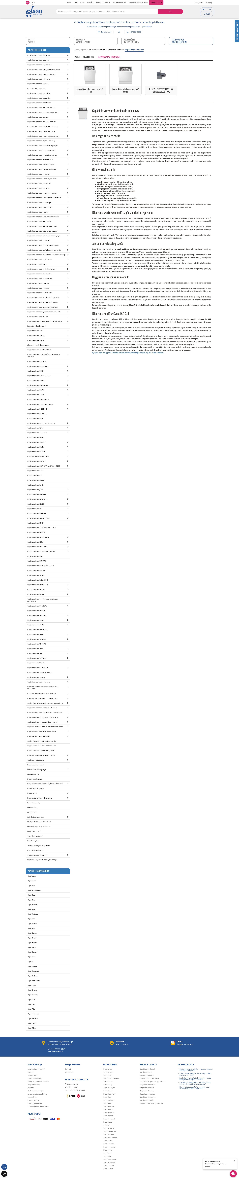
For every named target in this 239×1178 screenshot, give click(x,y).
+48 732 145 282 (135, 32)
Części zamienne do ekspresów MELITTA (41, 528)
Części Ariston (32, 881)
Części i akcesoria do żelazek (37, 317)
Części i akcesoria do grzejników (38, 93)
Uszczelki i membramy (35, 850)
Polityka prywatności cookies (38, 1081)
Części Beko (31, 885)
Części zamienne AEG (34, 331)
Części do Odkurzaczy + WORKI (151, 1103)
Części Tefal (31, 1004)
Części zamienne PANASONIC (37, 580)
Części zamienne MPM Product (38, 537)
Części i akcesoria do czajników (38, 60)
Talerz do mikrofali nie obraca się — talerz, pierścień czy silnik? (195, 1074)
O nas (82, 2)
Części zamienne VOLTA (35, 663)
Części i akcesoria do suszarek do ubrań (41, 732)
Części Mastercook (33, 971)
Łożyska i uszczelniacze (35, 817)
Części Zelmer (32, 1028)
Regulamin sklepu (34, 1084)
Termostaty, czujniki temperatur (38, 846)
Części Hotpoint (32, 942)
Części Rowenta (32, 990)
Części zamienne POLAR (35, 594)
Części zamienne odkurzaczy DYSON (40, 404)
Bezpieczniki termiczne (35, 765)
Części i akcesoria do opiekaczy (38, 174)
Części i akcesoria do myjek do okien (40, 160)
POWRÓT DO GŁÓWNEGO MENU (38, 870)
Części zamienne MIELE (35, 542)
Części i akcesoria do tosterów (38, 283)
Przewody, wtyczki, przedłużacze (38, 826)
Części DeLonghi (32, 904)
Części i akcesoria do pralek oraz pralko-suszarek (44, 713)
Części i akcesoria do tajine (36, 264)
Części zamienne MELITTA (36, 532)
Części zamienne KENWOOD (37, 499)
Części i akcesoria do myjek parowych (40, 165)
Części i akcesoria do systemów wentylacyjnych (43, 236)
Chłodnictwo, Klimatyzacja (36, 770)
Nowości (90, 2)
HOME (69, 2)
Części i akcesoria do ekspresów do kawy (42, 708)
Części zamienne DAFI (35, 418)
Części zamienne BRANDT (36, 380)
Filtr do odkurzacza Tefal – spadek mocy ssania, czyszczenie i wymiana (194, 1087)
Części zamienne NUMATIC (36, 561)
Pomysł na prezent (33, 831)
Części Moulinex (32, 976)
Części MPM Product (34, 980)
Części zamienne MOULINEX (37, 547)
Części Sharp (31, 1000)
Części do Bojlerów (147, 1100)
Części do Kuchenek (147, 1069)
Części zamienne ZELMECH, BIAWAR (39, 672)
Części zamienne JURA (35, 490)
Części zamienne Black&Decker (38, 385)
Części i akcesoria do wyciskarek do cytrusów (43, 297)
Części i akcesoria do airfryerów (38, 55)
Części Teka (31, 1009)
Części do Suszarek (147, 1094)
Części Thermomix (33, 1014)
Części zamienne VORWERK (36, 658)
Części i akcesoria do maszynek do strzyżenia (43, 136)
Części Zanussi (32, 1023)
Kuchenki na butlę (33, 803)
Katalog (30, 1072)
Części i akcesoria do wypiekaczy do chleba (42, 307)
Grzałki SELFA (32, 793)
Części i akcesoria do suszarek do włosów (42, 231)
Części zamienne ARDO (35, 340)
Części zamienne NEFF (35, 556)
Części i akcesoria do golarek (37, 84)
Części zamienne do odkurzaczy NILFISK (41, 551)
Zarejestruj (199, 2)
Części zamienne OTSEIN (36, 575)
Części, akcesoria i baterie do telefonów (41, 746)
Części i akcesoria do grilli (36, 88)
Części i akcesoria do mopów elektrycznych (42, 145)
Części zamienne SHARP (35, 625)
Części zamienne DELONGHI (37, 409)
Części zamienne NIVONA (36, 571)
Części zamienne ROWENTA (37, 606)
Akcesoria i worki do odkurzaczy (38, 345)
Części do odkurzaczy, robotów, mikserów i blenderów (42, 688)
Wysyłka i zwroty (119, 2)
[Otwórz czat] (233, 1173)
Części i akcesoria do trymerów (38, 288)
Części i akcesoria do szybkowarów (39, 259)
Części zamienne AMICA (35, 336)
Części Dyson (31, 909)
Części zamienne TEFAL (35, 634)
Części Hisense (32, 933)
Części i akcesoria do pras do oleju (39, 207)
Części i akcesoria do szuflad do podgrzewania (44, 250)
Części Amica (32, 876)
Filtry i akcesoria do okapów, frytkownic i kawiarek (44, 784)
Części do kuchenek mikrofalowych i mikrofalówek (45, 727)
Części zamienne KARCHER (36, 494)
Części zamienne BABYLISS (36, 361)
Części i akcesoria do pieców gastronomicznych (44, 198)
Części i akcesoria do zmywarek (38, 736)
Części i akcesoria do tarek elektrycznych (41, 269)
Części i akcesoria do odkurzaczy (39, 682)
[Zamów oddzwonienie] (4, 1167)
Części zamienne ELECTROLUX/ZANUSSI (41, 423)
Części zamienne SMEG (35, 620)
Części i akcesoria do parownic (38, 188)
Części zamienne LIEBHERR (36, 513)
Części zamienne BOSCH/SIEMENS (39, 376)
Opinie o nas (32, 1075)
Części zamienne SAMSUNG (37, 615)
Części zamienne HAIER (35, 447)
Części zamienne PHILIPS (36, 589)
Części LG (30, 961)
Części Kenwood (32, 952)
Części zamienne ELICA (35, 428)
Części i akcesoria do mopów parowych (41, 150)
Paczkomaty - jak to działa (75, 1090)
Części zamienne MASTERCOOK (38, 518)
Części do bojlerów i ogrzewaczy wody (41, 755)
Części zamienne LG (34, 509)
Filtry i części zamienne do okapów (39, 798)
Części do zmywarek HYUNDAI (38, 456)
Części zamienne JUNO (35, 485)
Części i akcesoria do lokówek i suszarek (41, 122)
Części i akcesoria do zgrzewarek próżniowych (43, 312)
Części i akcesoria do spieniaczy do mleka (42, 226)
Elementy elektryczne (34, 779)
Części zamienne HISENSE (36, 452)
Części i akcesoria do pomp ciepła (39, 203)
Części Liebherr (32, 966)
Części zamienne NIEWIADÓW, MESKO (40, 566)
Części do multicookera (35, 760)
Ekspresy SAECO (33, 774)
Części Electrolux (33, 914)
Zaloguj (209, 2)
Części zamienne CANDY (36, 395)
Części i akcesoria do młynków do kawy (41, 141)
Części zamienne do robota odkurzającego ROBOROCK (42, 600)
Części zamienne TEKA (35, 649)
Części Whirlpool (33, 1018)
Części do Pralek (146, 1072)
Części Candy (32, 900)
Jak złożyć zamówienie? (36, 1069)
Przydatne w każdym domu (36, 326)
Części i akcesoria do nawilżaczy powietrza (42, 169)
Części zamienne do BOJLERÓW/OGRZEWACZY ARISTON (43, 356)
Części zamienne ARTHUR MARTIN (39, 350)
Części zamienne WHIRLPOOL (37, 668)
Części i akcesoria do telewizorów (39, 274)
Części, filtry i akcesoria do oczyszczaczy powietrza (45, 703)
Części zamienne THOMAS (36, 644)
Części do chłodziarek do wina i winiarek (41, 693)
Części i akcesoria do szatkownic (38, 241)
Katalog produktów (35, 1103)
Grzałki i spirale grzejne (35, 788)
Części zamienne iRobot (35, 480)
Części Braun (31, 895)
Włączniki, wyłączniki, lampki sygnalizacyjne (42, 860)
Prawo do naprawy (35, 1078)
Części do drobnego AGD (149, 1078)
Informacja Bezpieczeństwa (38, 1106)
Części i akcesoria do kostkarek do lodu (41, 108)
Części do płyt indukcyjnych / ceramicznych (42, 698)
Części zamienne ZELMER (36, 677)
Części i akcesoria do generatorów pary (41, 74)
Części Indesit (32, 947)
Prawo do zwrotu (103, 2)
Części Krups (31, 957)
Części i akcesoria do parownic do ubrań (41, 193)
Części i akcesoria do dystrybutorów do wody (43, 70)
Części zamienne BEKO (35, 371)
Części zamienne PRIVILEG (36, 611)
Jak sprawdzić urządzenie (138, 2)
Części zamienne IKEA (34, 475)
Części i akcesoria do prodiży (37, 212)
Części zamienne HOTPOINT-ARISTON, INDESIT (43, 466)
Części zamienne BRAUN (36, 390)
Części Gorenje (32, 923)
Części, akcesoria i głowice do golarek (40, 751)
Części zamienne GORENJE (36, 442)
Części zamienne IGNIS (35, 471)
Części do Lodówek (147, 1075)
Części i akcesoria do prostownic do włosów (43, 217)
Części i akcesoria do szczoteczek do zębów (43, 245)
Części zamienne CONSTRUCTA (38, 399)
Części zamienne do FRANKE (37, 433)
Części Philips (32, 985)
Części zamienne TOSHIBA (36, 639)
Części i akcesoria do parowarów (39, 183)
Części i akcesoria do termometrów (39, 279)
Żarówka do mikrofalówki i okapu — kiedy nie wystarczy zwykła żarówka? (195, 1078)
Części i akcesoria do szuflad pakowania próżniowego (46, 255)
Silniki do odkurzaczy (34, 836)
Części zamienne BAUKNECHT (37, 366)
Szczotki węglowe (33, 841)
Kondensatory (32, 808)
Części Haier (31, 928)
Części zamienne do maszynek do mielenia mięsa (44, 321)
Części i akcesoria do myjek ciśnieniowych (42, 155)
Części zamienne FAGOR (35, 437)
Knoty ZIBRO (31, 812)
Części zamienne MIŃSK (35, 523)
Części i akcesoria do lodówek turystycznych (43, 112)
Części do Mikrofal (147, 1088)
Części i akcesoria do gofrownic (38, 79)
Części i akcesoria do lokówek (37, 117)
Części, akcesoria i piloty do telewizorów (41, 741)
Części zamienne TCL (34, 653)
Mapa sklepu (32, 1097)
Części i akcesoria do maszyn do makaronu (42, 126)
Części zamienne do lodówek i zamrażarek (42, 722)
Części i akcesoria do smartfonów (39, 221)
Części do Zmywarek (147, 1097)
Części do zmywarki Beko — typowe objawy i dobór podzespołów (196, 1069)
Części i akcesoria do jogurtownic (39, 103)
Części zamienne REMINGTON (37, 585)
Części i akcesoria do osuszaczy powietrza (42, 179)
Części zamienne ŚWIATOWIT (37, 630)
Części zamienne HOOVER (36, 461)
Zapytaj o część (156, 2)
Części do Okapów (147, 1091)
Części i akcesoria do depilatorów (39, 65)
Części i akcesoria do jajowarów (38, 98)
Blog (75, 2)
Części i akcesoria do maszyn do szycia (41, 131)
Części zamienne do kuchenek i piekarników (42, 717)
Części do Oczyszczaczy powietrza (153, 1081)
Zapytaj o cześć (106, 32)
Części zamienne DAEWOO (36, 414)
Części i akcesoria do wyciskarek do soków (42, 302)
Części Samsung (32, 995)
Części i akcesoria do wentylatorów (39, 293)
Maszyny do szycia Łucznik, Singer (39, 822)
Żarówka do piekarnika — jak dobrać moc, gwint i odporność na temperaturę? (195, 1083)
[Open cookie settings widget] (4, 1174)
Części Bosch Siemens (34, 890)
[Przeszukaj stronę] (170, 11)
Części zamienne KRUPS (35, 504)
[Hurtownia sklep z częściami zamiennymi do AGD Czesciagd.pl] (34, 11)
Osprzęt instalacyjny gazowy (37, 855)
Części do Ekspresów (148, 1084)
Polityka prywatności (35, 1091)
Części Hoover (32, 938)
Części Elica (31, 919)
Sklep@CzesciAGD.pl (185, 1044)
